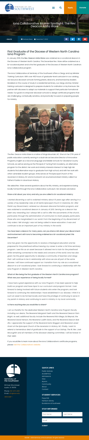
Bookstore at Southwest (51, 403)
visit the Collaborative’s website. (27, 344)
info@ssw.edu (14, 393)
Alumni (44, 381)
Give (43, 379)
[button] (53, 8)
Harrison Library (48, 401)
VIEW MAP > (8, 397)
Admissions (46, 376)
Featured (26, 39)
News (31, 39)
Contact (45, 389)
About (44, 387)
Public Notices (47, 371)
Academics (46, 374)
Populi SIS (45, 398)
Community (46, 384)
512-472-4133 (15, 391)
